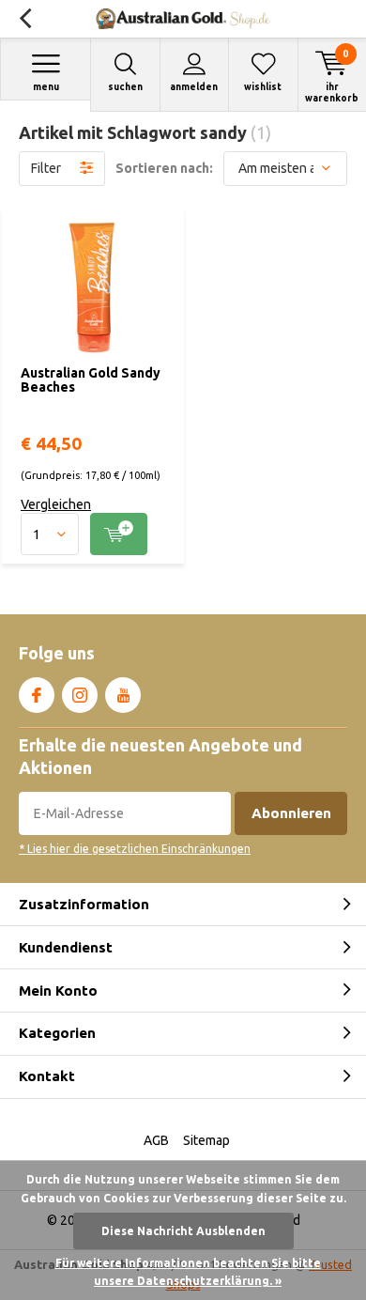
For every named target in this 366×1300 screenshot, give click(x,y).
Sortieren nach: (164, 168)
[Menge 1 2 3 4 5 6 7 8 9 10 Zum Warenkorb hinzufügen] (93, 534)
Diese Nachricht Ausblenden (183, 1231)
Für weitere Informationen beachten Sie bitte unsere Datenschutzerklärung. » (188, 1272)
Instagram (80, 695)
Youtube (123, 695)
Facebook (36, 695)
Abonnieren (291, 813)
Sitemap (206, 1140)
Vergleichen (56, 504)
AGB (156, 1140)
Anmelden (194, 87)
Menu (46, 87)
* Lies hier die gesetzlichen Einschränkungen (135, 849)
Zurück (25, 19)
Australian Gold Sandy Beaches (90, 380)
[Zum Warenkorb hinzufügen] (118, 534)
